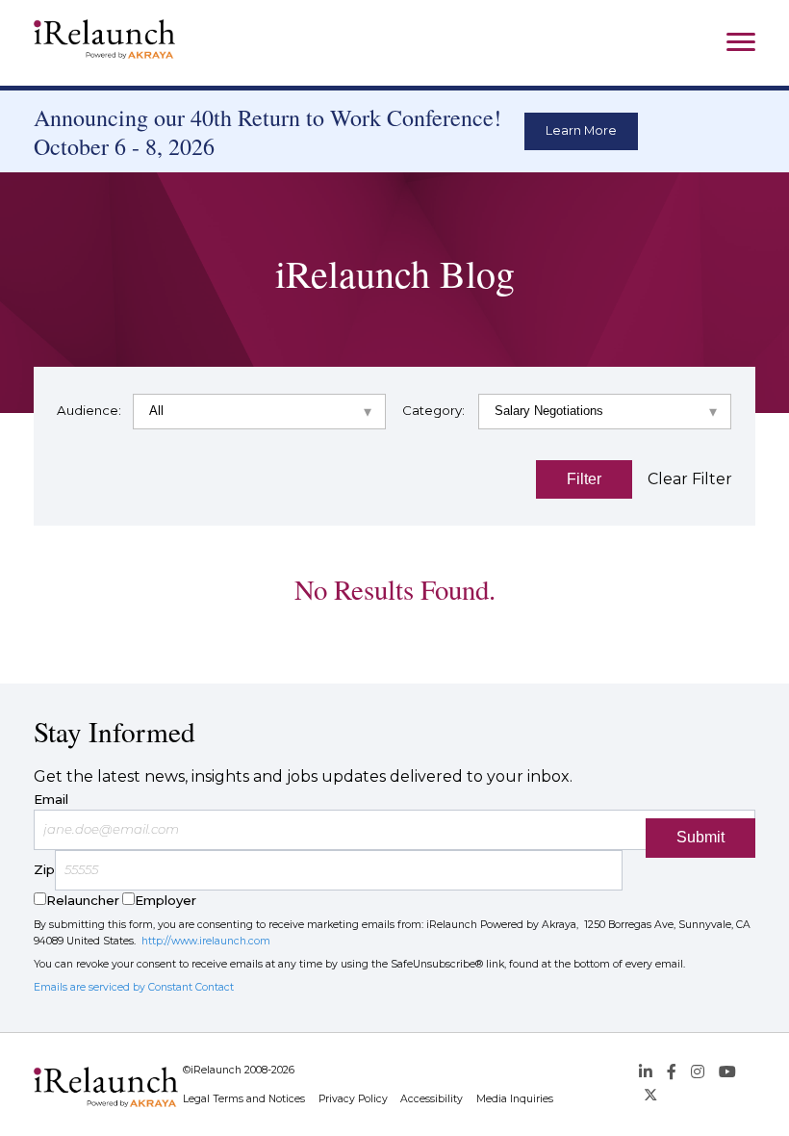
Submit (700, 837)
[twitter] (650, 1096)
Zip (44, 869)
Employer (165, 900)
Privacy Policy (353, 1099)
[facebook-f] (671, 1072)
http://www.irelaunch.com (205, 941)
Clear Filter (690, 479)
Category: (433, 410)
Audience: (89, 410)
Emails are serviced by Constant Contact (134, 987)
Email (51, 799)
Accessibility (431, 1099)
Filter (584, 479)
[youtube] (727, 1072)
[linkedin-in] (645, 1072)
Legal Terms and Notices (244, 1099)
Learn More (581, 130)
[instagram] (697, 1072)
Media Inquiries (514, 1099)
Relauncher (82, 900)
